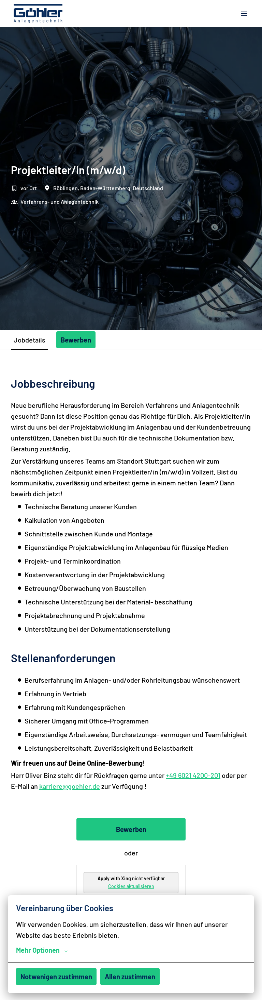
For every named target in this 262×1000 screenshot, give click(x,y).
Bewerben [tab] (76, 340)
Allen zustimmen (130, 976)
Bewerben (131, 829)
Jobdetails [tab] (29, 340)
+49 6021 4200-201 (193, 775)
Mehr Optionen (38, 950)
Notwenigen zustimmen (56, 976)
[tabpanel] (131, 678)
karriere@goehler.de (69, 786)
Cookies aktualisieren (131, 886)
